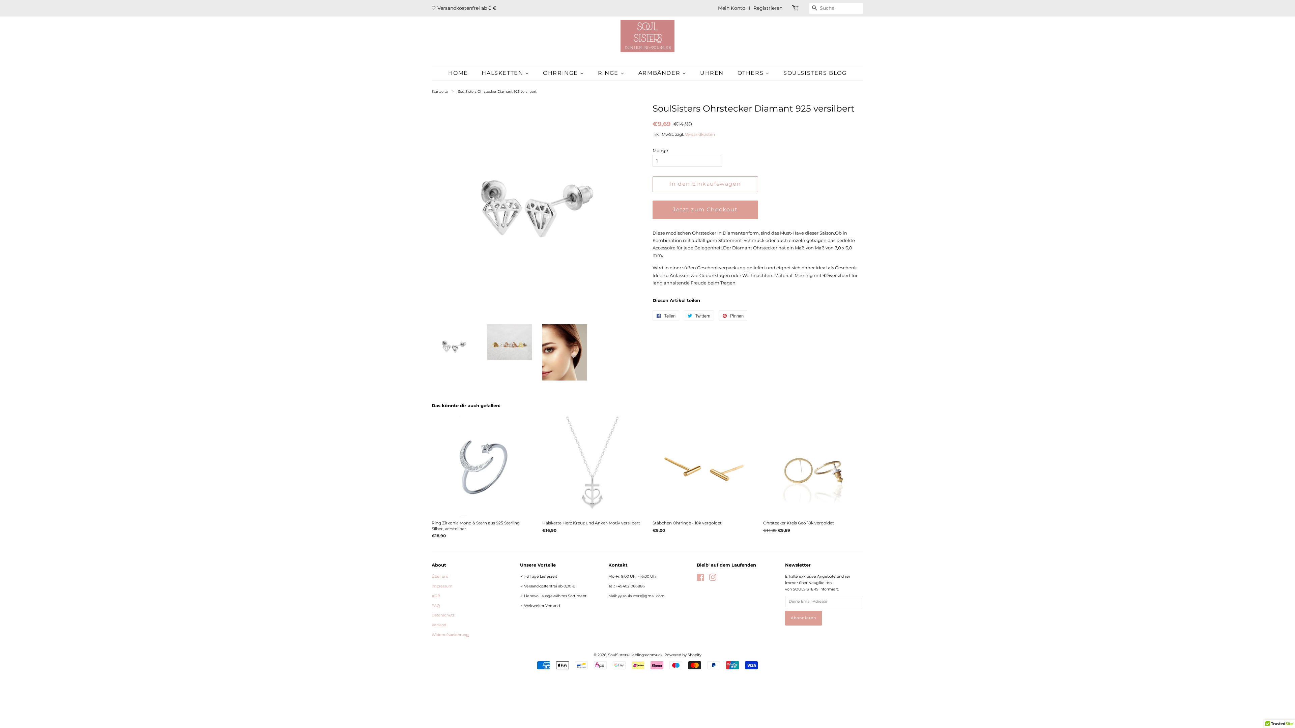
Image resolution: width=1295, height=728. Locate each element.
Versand (439, 625)
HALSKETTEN (503, 73)
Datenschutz (443, 615)
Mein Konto (731, 8)
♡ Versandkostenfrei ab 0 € (464, 8)
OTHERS (752, 73)
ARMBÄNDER (660, 73)
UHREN (712, 73)
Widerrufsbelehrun (450, 634)
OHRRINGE (561, 73)
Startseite (440, 91)
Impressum (442, 586)
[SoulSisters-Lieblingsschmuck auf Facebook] (700, 579)
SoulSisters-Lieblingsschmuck (635, 655)
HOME (458, 73)
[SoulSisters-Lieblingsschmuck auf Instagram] (712, 579)
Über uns (440, 576)
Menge (660, 150)
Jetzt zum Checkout (705, 209)
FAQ (436, 605)
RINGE (609, 73)
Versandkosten (700, 134)
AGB (436, 596)
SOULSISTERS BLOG (815, 73)
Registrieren (767, 8)
